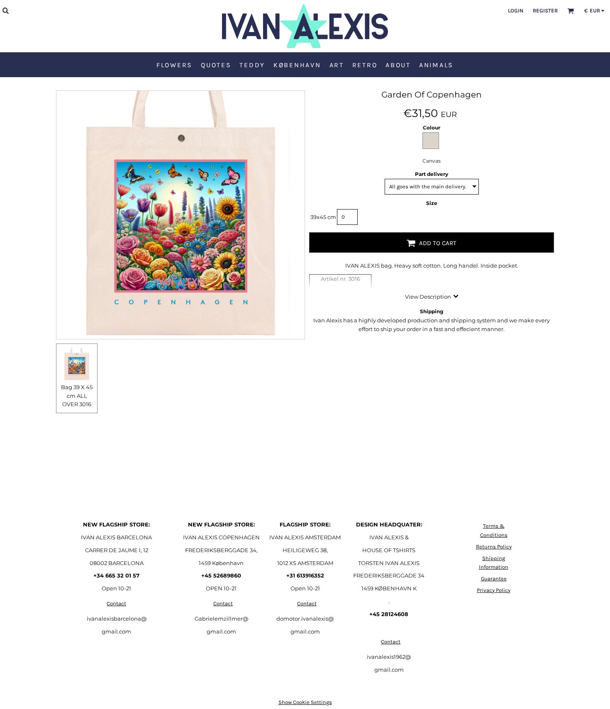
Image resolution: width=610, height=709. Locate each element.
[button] (5, 10)
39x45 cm (323, 217)
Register (545, 10)
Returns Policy (494, 546)
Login (515, 10)
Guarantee (494, 578)
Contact (116, 603)
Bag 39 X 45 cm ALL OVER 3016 (77, 396)
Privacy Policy (493, 590)
